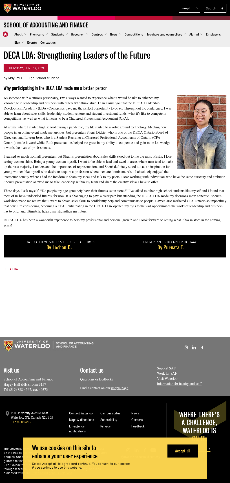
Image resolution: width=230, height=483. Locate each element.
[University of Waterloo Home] (23, 8)
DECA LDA (11, 269)
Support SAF (166, 368)
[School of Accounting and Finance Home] (5, 34)
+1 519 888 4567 (21, 422)
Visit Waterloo (167, 378)
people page (119, 387)
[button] (189, 8)
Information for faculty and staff (179, 383)
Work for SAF (167, 373)
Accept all (182, 450)
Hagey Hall (12, 384)
